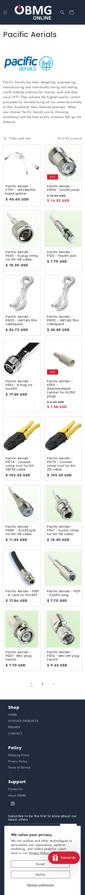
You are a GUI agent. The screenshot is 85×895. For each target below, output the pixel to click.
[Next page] (53, 683)
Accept (40, 864)
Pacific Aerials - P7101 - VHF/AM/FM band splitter (20, 189)
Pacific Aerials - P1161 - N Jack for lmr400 (22, 593)
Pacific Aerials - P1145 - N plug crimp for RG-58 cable (22, 255)
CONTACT (15, 733)
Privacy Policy (17, 761)
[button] (5, 12)
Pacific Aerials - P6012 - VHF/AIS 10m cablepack (21, 320)
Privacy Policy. (39, 853)
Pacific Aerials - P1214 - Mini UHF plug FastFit (63, 655)
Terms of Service (19, 767)
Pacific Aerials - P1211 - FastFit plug (63, 593)
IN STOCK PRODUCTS (23, 721)
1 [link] (31, 684)
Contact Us (15, 789)
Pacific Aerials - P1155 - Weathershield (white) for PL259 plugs (61, 388)
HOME (12, 715)
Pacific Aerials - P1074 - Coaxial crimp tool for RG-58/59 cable (20, 463)
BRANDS (14, 727)
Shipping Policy (19, 755)
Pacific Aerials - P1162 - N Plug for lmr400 (19, 385)
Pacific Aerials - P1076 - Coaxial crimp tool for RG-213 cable (62, 463)
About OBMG (17, 795)
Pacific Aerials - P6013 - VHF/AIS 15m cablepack (63, 320)
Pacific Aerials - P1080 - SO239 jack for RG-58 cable (21, 530)
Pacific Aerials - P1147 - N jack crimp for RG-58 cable (63, 530)
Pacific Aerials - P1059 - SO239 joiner (63, 188)
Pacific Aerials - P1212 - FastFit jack (61, 254)
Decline (40, 874)
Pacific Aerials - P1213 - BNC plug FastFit (19, 655)
